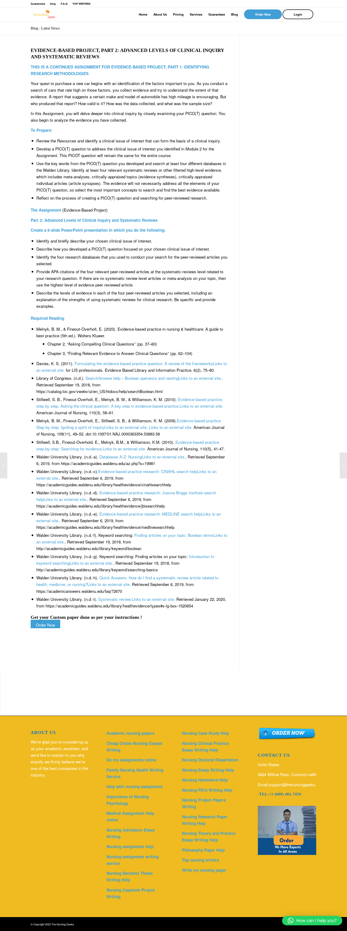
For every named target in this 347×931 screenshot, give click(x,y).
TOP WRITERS (81, 3)
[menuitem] (143, 14)
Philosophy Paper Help (203, 850)
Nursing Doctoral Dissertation (210, 760)
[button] (312, 920)
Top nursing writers (200, 860)
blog (53, 3)
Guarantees (38, 3)
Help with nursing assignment (134, 786)
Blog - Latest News (45, 28)
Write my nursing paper (204, 870)
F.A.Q (64, 3)
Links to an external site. (136, 599)
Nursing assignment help (129, 846)
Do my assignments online (131, 760)
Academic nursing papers (130, 733)
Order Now (45, 625)
